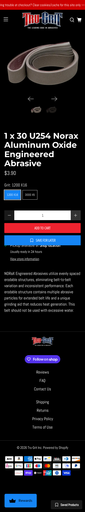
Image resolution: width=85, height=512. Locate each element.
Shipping (42, 401)
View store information (24, 259)
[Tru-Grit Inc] (42, 20)
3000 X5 (30, 195)
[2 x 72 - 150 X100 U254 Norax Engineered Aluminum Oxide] (42, 63)
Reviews (42, 372)
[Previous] (30, 98)
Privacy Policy (42, 418)
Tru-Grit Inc (35, 447)
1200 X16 (12, 195)
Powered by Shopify (55, 447)
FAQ (42, 380)
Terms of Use (42, 427)
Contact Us (42, 389)
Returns (43, 410)
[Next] (54, 98)
